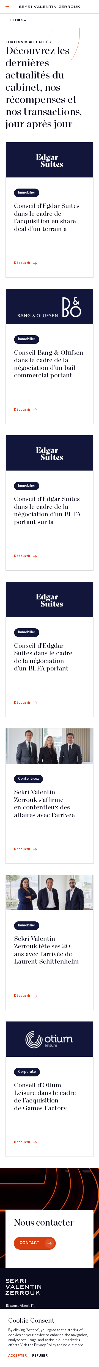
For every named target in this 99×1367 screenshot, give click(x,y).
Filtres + (18, 20)
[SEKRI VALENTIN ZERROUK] (49, 7)
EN (15, 43)
